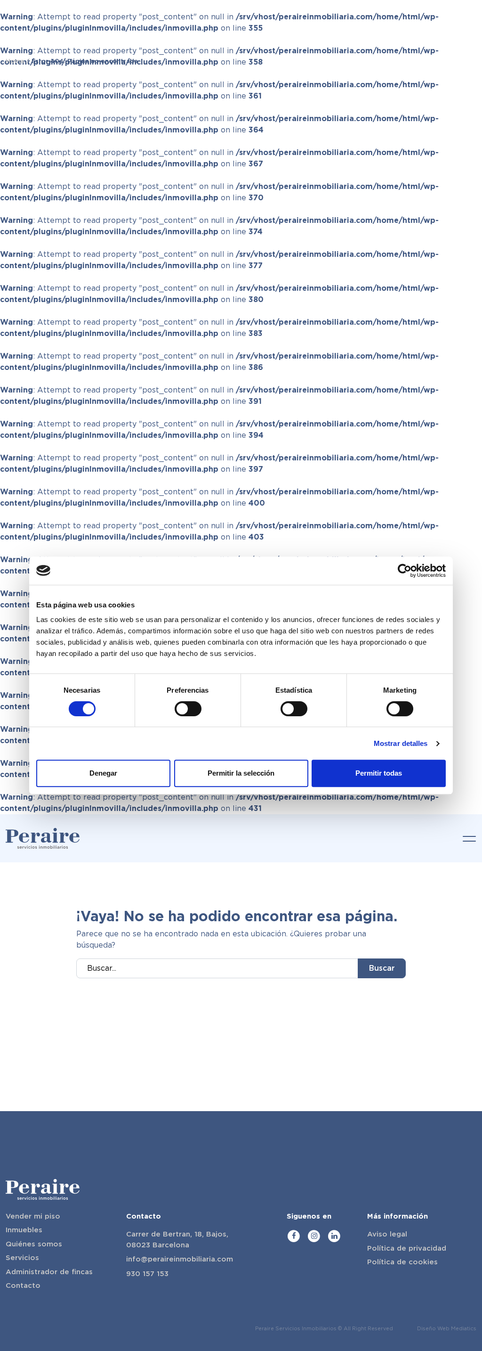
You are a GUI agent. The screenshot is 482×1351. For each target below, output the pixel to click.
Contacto (23, 1285)
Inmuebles (24, 1230)
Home (15, 61)
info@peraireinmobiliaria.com (179, 1259)
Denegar (103, 773)
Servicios (22, 1257)
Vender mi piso (33, 1216)
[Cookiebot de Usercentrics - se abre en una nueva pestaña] (404, 571)
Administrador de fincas (49, 1272)
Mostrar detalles (401, 743)
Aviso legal (387, 1234)
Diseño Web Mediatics (446, 1328)
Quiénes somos (34, 1244)
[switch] (188, 708)
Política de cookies (402, 1262)
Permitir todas (378, 773)
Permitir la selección (241, 773)
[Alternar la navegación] (466, 838)
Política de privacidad (406, 1248)
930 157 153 (147, 1273)
